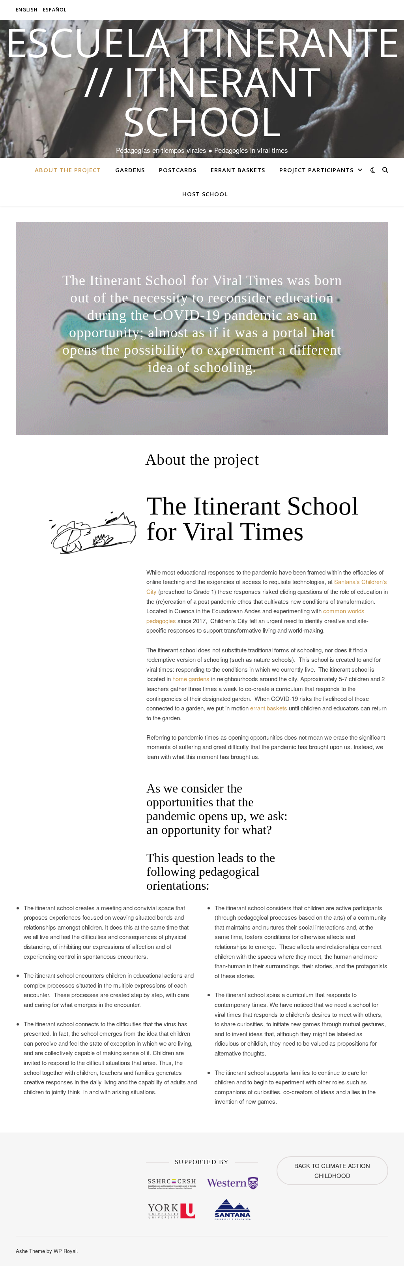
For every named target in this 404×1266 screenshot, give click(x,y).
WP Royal (65, 1251)
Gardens (130, 170)
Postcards (177, 170)
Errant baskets (238, 170)
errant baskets (268, 708)
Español (55, 9)
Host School (205, 194)
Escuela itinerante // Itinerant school (202, 81)
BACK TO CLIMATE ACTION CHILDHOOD (332, 1170)
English (26, 9)
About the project (68, 170)
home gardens (190, 678)
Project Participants (316, 170)
